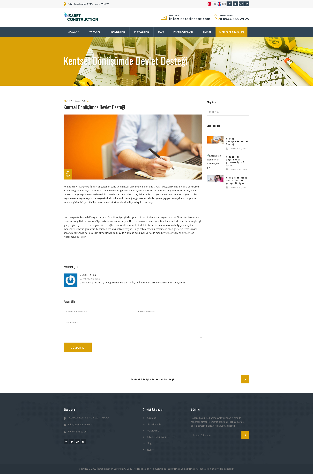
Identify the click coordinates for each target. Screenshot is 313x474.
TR (213, 4)
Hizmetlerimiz (153, 424)
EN (223, 4)
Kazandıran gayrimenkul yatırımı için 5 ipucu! (235, 160)
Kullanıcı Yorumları (156, 436)
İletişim (150, 449)
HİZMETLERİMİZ (117, 32)
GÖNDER (76, 348)
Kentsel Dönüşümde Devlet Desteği (237, 141)
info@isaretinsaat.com (189, 18)
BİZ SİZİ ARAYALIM (232, 32)
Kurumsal (151, 417)
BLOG (161, 32)
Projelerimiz (152, 430)
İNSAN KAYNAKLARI (183, 32)
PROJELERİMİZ (141, 32)
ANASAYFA (73, 32)
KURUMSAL (94, 32)
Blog (148, 443)
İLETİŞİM (207, 32)
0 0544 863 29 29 (234, 18)
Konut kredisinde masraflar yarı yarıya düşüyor (236, 180)
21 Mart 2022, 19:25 (75, 100)
